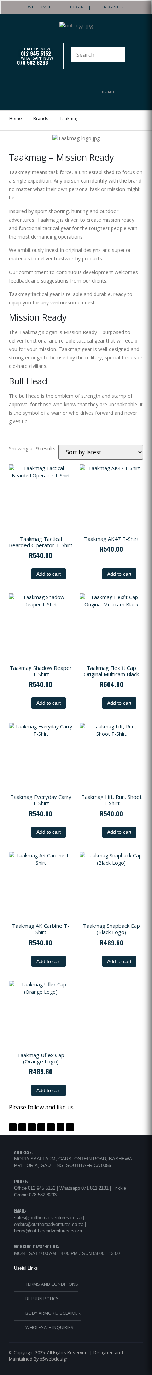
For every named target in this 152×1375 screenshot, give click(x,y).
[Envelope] (70, 1127)
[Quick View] (28, 574)
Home (15, 118)
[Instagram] (41, 1127)
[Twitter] (22, 1127)
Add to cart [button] (48, 574)
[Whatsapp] (51, 1127)
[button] (41, 91)
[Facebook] (13, 1127)
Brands (40, 118)
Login (75, 7)
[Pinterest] (32, 1127)
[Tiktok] (60, 1127)
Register (111, 7)
